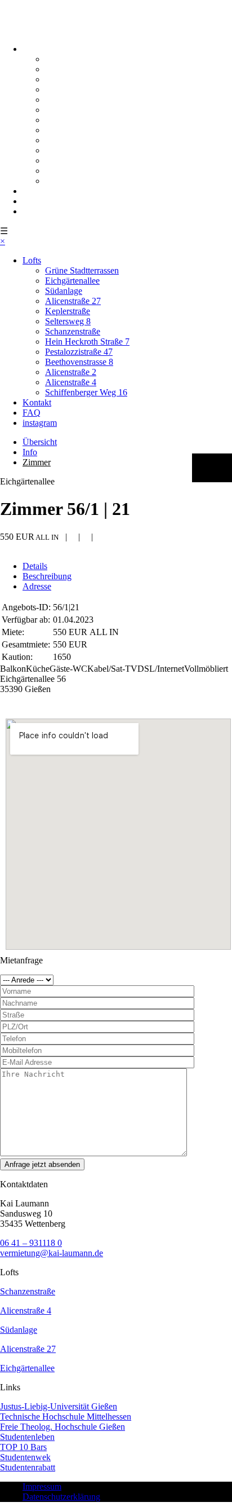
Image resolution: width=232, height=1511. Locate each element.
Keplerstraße (67, 99)
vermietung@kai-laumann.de (51, 1253)
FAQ (32, 201)
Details (35, 566)
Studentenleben (27, 1437)
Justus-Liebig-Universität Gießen (58, 1406)
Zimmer (37, 462)
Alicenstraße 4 (70, 170)
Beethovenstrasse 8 (79, 150)
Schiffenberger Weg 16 (86, 181)
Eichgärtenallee (72, 69)
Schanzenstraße (72, 120)
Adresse (37, 586)
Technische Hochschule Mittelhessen (65, 1416)
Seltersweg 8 (68, 109)
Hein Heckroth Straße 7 (87, 130)
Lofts (32, 49)
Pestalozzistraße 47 (79, 140)
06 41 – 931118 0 (31, 1243)
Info (30, 452)
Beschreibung (47, 576)
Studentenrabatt (27, 1467)
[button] (212, 467)
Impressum (42, 1486)
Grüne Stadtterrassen (82, 59)
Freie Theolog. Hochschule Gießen (62, 1426)
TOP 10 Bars (23, 1447)
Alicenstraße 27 (73, 89)
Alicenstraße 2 (70, 160)
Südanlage (63, 79)
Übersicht (40, 442)
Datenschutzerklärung (61, 1496)
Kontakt (37, 191)
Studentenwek (25, 1457)
